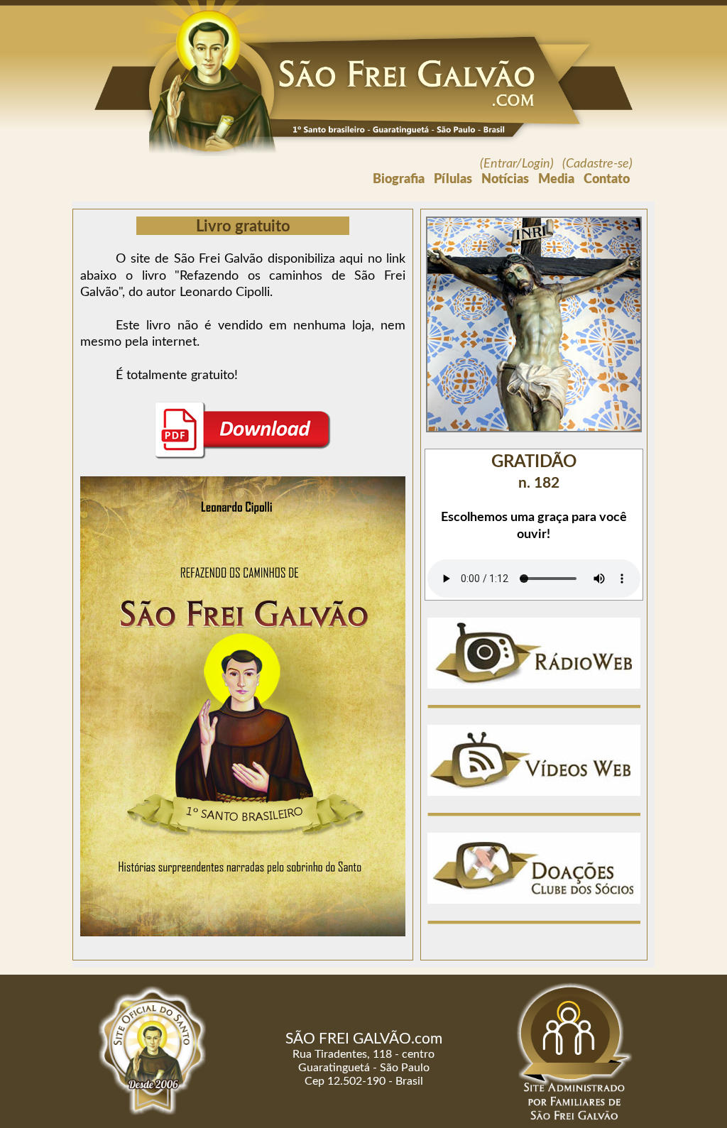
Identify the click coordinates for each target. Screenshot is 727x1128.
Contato (607, 179)
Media (556, 179)
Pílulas (453, 179)
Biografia (399, 179)
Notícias (505, 179)
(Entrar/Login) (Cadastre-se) (556, 164)
